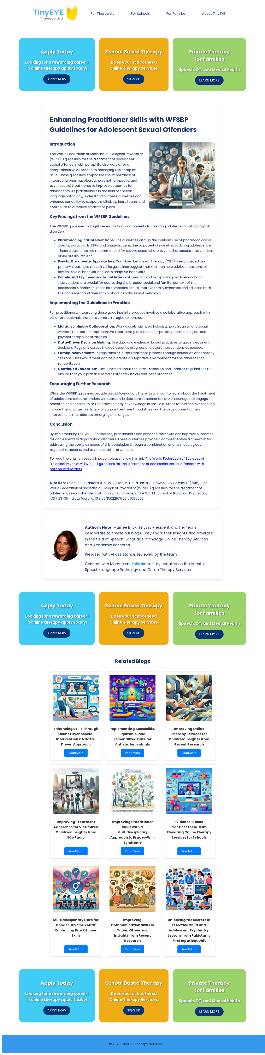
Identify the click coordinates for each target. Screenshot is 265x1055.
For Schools (140, 13)
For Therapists (102, 13)
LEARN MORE (209, 80)
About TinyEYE (213, 13)
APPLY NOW (56, 79)
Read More (77, 754)
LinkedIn (138, 563)
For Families (176, 13)
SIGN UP (133, 79)
